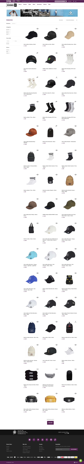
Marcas (45, 4)
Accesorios (39, 4)
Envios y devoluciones (26, 451)
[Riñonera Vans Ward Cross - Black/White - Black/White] (50, 375)
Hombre (25, 4)
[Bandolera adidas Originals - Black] (50, 181)
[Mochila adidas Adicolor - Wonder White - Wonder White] (31, 351)
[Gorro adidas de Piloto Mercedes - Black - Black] (50, 303)
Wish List (40, 451)
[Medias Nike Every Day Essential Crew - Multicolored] (31, 83)
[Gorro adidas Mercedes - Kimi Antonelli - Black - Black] (69, 255)
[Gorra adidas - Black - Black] (50, 328)
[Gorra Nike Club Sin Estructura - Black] (31, 59)
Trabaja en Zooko (9, 451)
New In (20, 4)
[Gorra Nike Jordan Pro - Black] (50, 83)
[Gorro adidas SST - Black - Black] (50, 351)
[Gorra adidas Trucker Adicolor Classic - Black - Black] (69, 303)
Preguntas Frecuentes (26, 452)
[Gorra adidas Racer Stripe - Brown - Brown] (31, 205)
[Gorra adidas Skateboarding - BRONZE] (31, 132)
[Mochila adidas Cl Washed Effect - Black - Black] (31, 156)
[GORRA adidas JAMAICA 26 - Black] (50, 59)
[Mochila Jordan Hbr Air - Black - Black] (69, 328)
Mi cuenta (40, 446)
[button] (65, 1)
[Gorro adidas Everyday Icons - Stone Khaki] (69, 35)
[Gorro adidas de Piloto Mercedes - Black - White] (31, 303)
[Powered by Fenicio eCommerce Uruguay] (76, 462)
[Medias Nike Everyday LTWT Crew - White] (69, 59)
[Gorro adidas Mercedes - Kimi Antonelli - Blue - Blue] (31, 279)
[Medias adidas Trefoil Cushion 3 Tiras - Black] (69, 156)
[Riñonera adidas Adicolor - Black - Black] (69, 399)
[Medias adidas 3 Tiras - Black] (31, 108)
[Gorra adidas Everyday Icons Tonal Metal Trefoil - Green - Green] (69, 205)
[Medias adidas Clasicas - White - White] (69, 351)
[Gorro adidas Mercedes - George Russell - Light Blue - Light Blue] (31, 255)
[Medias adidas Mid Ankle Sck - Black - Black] (50, 279)
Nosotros (7, 446)
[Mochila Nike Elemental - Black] (50, 132)
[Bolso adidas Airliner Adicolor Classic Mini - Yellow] (50, 399)
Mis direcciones (41, 449)
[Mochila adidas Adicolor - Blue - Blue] (31, 328)
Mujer (30, 4)
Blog (49, 4)
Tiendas (7, 449)
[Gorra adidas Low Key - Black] (50, 35)
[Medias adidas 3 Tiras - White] (31, 181)
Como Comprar (25, 449)
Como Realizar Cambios (27, 446)
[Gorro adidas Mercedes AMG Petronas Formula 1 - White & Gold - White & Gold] (50, 229)
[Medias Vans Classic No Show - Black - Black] (31, 375)
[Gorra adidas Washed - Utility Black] (69, 132)
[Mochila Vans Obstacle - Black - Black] (69, 375)
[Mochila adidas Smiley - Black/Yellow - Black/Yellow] (69, 279)
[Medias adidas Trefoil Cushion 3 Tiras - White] (50, 156)
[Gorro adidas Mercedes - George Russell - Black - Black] (69, 229)
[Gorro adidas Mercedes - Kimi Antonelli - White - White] (50, 255)
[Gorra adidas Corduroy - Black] (31, 35)
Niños (34, 4)
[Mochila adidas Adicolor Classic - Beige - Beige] (69, 181)
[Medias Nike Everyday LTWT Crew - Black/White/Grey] (69, 108)
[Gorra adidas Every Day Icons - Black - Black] (69, 83)
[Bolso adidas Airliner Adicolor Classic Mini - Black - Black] (31, 399)
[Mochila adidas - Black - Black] (31, 229)
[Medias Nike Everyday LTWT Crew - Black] (50, 108)
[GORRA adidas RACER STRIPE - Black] (50, 205)
